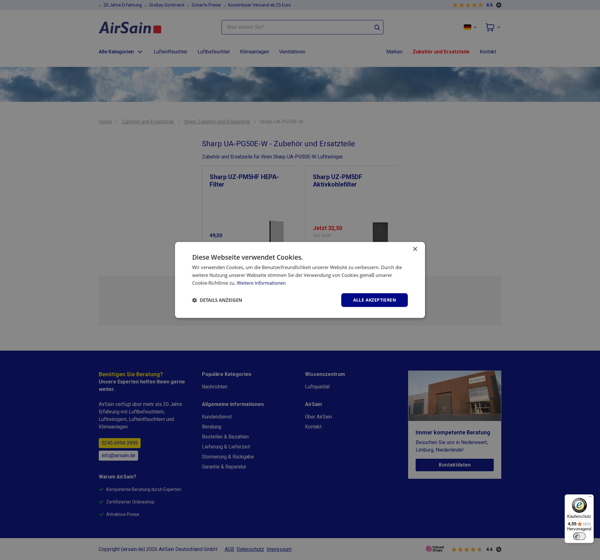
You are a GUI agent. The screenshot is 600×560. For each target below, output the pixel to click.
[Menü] (590, 498)
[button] (217, 300)
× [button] (414, 249)
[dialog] (300, 280)
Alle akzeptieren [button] (374, 300)
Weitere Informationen (261, 283)
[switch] (579, 536)
